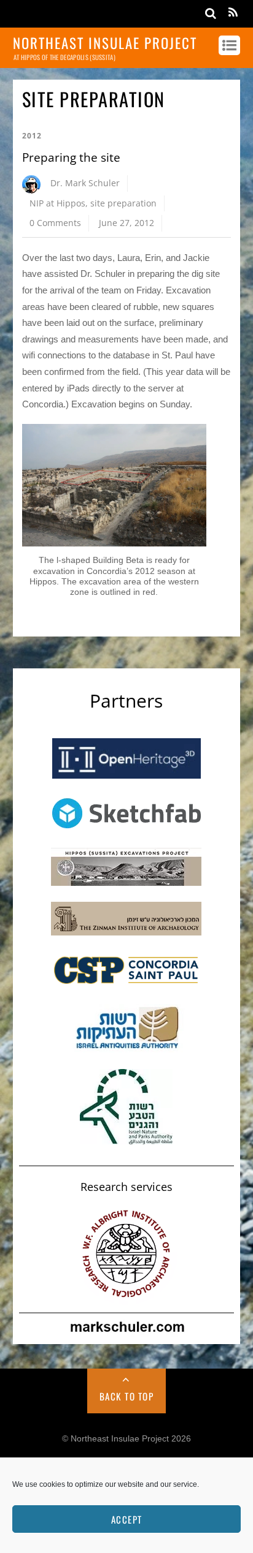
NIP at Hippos (57, 203)
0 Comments (55, 223)
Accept (126, 1519)
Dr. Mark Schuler (85, 183)
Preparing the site (71, 157)
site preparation (123, 203)
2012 (32, 135)
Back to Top (126, 1396)
